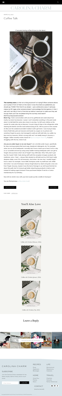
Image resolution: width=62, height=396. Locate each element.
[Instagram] (52, 386)
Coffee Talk (14, 193)
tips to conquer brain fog (39, 137)
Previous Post (10, 187)
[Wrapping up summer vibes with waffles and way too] (47, 340)
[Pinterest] (55, 386)
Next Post (53, 187)
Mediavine (34, 394)
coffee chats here (23, 181)
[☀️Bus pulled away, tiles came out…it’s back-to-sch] (36, 340)
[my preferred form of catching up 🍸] (26, 340)
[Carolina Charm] (31, 8)
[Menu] (3, 2)
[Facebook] (57, 386)
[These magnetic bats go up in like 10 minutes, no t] (15, 340)
